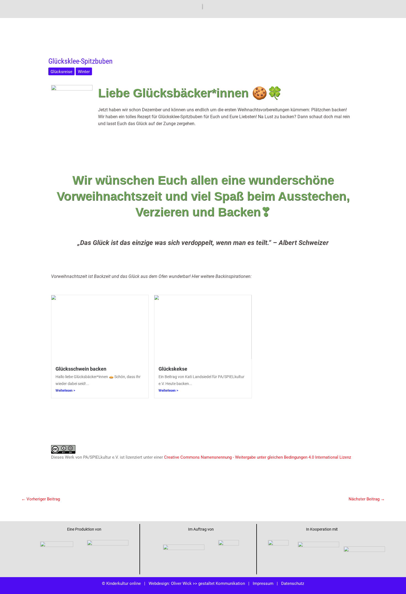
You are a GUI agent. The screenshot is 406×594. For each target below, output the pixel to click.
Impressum (263, 583)
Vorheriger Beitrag (40, 499)
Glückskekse (173, 368)
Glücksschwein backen (81, 368)
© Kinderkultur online (121, 583)
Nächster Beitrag (367, 499)
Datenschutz (292, 583)
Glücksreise (61, 71)
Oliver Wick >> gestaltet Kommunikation (208, 583)
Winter (84, 71)
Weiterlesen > (65, 390)
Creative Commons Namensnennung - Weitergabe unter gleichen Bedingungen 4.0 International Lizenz (257, 457)
